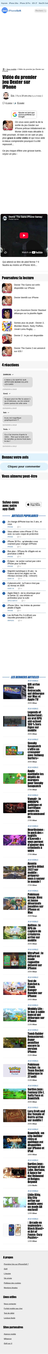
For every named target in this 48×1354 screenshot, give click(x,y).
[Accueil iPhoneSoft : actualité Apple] (3, 69)
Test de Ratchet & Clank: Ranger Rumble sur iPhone (35, 988)
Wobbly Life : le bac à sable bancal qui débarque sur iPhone (36, 1014)
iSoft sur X (8, 1343)
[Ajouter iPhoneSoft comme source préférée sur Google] (24, 115)
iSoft (5, 1269)
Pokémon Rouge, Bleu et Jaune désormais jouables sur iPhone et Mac (35, 903)
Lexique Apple (9, 1318)
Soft (14, 10)
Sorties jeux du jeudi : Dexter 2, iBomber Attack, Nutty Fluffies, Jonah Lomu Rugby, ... (29, 326)
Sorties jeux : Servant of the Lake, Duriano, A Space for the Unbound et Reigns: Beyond (36, 1172)
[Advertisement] (24, 39)
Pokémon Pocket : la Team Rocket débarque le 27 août (36, 1070)
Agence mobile (10, 1334)
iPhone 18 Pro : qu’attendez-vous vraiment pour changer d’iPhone (23, 542)
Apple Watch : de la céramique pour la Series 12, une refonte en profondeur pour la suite (24, 595)
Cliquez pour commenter (24, 466)
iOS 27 (34, 3)
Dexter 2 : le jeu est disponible (28, 335)
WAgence (8, 1339)
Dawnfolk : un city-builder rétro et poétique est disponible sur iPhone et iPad (36, 1141)
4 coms (9, 103)
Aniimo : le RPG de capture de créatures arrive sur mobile (34, 933)
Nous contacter (10, 1304)
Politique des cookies (12, 1283)
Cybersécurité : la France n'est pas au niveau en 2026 (24, 584)
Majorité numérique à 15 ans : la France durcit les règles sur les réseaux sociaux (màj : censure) (22, 573)
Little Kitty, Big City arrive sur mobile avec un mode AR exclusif (35, 1202)
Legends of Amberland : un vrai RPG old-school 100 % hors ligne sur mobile (35, 721)
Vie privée (8, 1278)
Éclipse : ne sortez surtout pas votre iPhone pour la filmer (24, 562)
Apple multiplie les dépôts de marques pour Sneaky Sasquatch (36, 778)
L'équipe (7, 1274)
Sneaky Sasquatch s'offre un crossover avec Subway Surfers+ (36, 750)
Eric (12, 96)
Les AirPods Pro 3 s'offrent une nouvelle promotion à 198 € (22, 616)
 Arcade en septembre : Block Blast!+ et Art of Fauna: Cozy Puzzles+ (36, 1230)
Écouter (20, 103)
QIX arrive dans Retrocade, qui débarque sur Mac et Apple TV (36, 692)
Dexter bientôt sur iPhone (26, 297)
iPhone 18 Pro (25, 3)
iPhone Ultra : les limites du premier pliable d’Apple (24, 606)
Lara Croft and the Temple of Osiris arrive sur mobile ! (36, 1116)
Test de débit (9, 1313)
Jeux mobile (11, 69)
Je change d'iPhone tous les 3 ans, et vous (25, 522)
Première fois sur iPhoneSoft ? (16, 1264)
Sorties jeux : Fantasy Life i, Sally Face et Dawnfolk (36, 1094)
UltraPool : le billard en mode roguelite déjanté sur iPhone (35, 960)
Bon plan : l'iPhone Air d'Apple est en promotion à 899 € (24, 552)
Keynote (4, 3)
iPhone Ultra (13, 3)
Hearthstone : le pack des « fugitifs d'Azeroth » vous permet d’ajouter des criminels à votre (36, 840)
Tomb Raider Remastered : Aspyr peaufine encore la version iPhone (36, 1042)
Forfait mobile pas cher (13, 1309)
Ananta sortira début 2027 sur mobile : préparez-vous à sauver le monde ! (36, 872)
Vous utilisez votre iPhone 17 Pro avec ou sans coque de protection (23, 532)
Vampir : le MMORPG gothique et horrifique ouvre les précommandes (36, 807)
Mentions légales (11, 1288)
